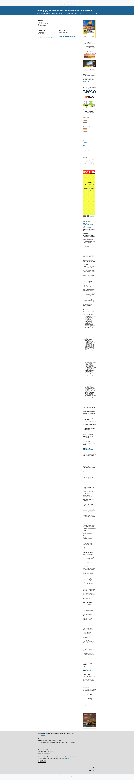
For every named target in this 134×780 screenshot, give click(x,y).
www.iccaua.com (72, 5)
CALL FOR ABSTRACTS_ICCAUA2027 (88, 224)
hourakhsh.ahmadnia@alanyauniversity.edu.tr (45, 37)
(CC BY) (67, 758)
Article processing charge (68, 13)
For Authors (85, 144)
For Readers (85, 142)
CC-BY (59, 745)
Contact (80, 13)
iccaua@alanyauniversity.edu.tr (88, 667)
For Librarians (85, 145)
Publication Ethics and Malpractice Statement (84, 7)
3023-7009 (91, 39)
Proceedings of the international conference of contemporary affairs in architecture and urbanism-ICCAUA (64, 11)
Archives (60, 13)
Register (93, 7)
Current (76, 13)
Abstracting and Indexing (45, 13)
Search (95, 13)
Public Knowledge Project (68, 756)
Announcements (55, 13)
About (38, 13)
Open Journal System (55, 756)
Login (96, 7)
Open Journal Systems (87, 150)
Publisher (73, 7)
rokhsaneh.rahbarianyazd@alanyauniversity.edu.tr (67, 36)
